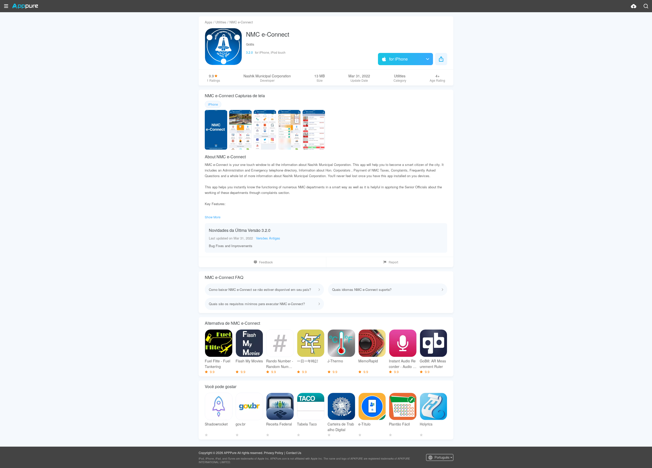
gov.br (241, 424)
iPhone (213, 104)
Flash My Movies (249, 360)
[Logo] (25, 6)
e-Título (364, 424)
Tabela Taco (307, 424)
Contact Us (293, 452)
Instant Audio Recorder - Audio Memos (402, 363)
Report (393, 262)
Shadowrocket (216, 424)
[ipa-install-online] (634, 6)
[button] (6, 6)
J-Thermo (335, 360)
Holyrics (426, 424)
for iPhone (398, 59)
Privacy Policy (273, 452)
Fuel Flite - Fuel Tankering (217, 363)
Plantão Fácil (399, 424)
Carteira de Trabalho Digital (341, 426)
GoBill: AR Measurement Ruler (433, 363)
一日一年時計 (307, 360)
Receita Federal (279, 424)
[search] (646, 6)
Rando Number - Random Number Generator (279, 363)
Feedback (266, 262)
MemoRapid (368, 360)
